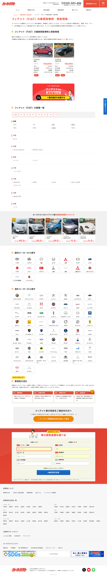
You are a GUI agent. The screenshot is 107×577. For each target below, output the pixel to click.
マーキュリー (90, 343)
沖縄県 (98, 521)
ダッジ (41, 308)
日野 (66, 271)
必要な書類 (46, 10)
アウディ (41, 299)
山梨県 (28, 512)
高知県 (5, 524)
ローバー (17, 352)
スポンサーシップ (50, 547)
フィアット (37, 59)
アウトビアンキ (29, 360)
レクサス (29, 262)
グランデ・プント (38, 149)
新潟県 (5, 512)
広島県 (22, 521)
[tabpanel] (43, 60)
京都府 (67, 512)
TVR (65, 352)
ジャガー (17, 316)
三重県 (85, 512)
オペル (77, 316)
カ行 (27, 114)
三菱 (66, 262)
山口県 (28, 521)
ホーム (17, 10)
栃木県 (62, 506)
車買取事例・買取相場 (26, 14)
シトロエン (29, 308)
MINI (41, 343)
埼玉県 (73, 506)
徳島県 (34, 521)
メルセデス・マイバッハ (41, 361)
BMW (65, 299)
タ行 (33, 114)
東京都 (85, 506)
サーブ (65, 334)
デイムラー (29, 343)
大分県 (79, 521)
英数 (15, 114)
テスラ (89, 352)
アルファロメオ (17, 299)
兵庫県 (62, 512)
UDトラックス (89, 271)
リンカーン (53, 316)
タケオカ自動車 (17, 280)
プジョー (90, 316)
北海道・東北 (6, 504)
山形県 (34, 506)
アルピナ (53, 343)
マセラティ (77, 343)
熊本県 (73, 521)
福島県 (40, 506)
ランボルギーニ (29, 334)
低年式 (36, 75)
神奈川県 (91, 506)
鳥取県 (5, 521)
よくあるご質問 (7, 536)
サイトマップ (26, 536)
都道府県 (61, 459)
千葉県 (79, 506)
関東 (55, 504)
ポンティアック (53, 334)
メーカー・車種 (24, 445)
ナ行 (39, 114)
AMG (89, 334)
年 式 (22, 452)
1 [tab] (53, 80)
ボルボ (65, 325)
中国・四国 (6, 518)
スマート (41, 325)
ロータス (41, 352)
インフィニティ (17, 360)
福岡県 (56, 521)
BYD (17, 371)
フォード (66, 308)
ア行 (21, 114)
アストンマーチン (29, 299)
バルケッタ (58, 61)
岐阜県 (40, 512)
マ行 (50, 114)
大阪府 (56, 512)
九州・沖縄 (57, 518)
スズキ (17, 271)
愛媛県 (46, 521)
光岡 (53, 271)
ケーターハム (53, 352)
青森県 (11, 506)
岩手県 (16, 506)
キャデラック (77, 299)
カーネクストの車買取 (50, 492)
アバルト (66, 343)
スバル (90, 262)
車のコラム (75, 10)
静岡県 (46, 512)
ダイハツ (41, 271)
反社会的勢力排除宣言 (37, 547)
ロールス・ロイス (17, 343)
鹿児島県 (91, 521)
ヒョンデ (53, 360)
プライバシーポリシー (54, 468)
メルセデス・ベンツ (65, 316)
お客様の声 (17, 536)
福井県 (22, 512)
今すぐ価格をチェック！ (105, 106)
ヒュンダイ (90, 308)
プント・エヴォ (75, 182)
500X (54, 128)
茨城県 (56, 506)
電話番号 (61, 452)
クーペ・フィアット (18, 149)
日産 (41, 262)
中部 (4, 510)
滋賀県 (50, 70)
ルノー (29, 325)
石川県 (71, 70)
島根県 (11, 521)
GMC (77, 308)
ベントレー (53, 299)
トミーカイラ (29, 280)
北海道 (5, 506)
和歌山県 (91, 512)
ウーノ (15, 139)
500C (73, 124)
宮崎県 (85, 521)
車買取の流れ (31, 10)
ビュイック (77, 325)
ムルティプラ (17, 196)
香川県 (40, 521)
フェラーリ (90, 325)
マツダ (77, 262)
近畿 (55, 510)
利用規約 (46, 468)
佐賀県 (62, 521)
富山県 (11, 512)
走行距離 (22, 460)
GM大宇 (66, 360)
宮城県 (22, 506)
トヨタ (17, 262)
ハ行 (44, 114)
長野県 (34, 512)
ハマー (17, 334)
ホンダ (53, 262)
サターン (78, 334)
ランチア (41, 334)
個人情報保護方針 (23, 547)
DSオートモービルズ (77, 361)
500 (35, 61)
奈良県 (79, 512)
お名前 (61, 445)
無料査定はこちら (91, 3)
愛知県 (5, 515)
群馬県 (67, 506)
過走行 (57, 75)
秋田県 (28, 506)
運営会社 (88, 10)
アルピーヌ (77, 352)
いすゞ (29, 271)
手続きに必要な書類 (18, 492)
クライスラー (17, 308)
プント (54, 182)
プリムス (90, 360)
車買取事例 (61, 10)
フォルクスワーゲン (53, 325)
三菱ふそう (78, 271)
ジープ (29, 316)
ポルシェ (17, 325)
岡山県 (16, 521)
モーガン (29, 371)
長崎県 (67, 521)
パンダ (34, 182)
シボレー (90, 299)
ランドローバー (41, 316)
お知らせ (60, 547)
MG (29, 352)
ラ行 (56, 114)
